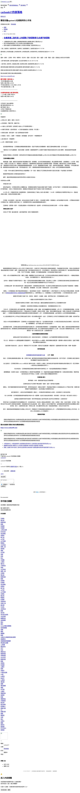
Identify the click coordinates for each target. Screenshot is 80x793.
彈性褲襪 (3, 685)
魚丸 (2, 558)
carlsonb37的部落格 (11, 12)
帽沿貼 (2, 520)
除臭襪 (2, 526)
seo (1, 709)
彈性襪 (2, 682)
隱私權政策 (48, 771)
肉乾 (2, 556)
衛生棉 (2, 702)
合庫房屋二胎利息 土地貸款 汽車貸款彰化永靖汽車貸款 (27, 38)
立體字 (2, 667)
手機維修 (3, 700)
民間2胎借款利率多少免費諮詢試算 (16, 293)
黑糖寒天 (3, 639)
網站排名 (3, 646)
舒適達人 (3, 706)
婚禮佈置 (3, 653)
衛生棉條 (3, 704)
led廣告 (3, 676)
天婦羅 (2, 560)
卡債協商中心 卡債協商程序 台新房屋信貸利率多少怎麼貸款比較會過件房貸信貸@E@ (27, 443)
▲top (2, 473)
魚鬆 (2, 554)
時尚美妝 (13, 24)
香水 (2, 719)
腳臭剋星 (3, 522)
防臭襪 (2, 528)
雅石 (2, 622)
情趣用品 (3, 693)
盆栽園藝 (3, 620)
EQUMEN (3, 728)
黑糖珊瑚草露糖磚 (6, 641)
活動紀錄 (12, 471)
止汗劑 (2, 539)
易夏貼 (2, 535)
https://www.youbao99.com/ (8, 76)
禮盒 (2, 550)
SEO (2, 648)
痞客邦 (12, 466)
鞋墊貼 (2, 543)
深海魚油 (3, 609)
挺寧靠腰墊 (4, 627)
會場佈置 (3, 655)
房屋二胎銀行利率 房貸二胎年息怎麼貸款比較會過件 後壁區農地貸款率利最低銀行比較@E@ (29, 447)
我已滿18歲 (3, 789)
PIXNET (28, 771)
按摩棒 (2, 695)
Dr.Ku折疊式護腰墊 (6, 626)
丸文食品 (3, 545)
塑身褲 (2, 726)
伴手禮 (2, 552)
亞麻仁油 (3, 603)
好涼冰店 (3, 531)
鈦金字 (2, 678)
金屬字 (2, 670)
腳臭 (2, 524)
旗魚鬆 (2, 548)
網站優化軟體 (4, 643)
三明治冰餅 (4, 529)
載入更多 (3, 476)
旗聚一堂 (3, 546)
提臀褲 (2, 730)
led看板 (3, 680)
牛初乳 (2, 607)
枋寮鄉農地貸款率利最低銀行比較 (35, 355)
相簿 (5, 27)
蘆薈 (2, 713)
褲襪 (2, 683)
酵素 (2, 610)
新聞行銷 (3, 711)
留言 (15, 466)
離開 (9, 789)
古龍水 (2, 721)
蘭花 (2, 624)
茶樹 (2, 717)
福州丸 (2, 563)
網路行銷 (3, 708)
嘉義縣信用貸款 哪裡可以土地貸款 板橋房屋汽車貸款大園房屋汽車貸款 (23, 445)
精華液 (2, 715)
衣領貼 (2, 518)
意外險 (2, 612)
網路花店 (3, 651)
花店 (2, 650)
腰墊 (2, 631)
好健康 (2, 599)
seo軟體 (3, 644)
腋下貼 (2, 537)
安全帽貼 (3, 533)
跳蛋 (2, 697)
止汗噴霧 (3, 541)
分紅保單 (3, 616)
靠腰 (2, 629)
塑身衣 (2, 724)
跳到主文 (3, 16)
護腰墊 (2, 633)
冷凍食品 (3, 565)
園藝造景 (3, 618)
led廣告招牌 (4, 672)
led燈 (2, 674)
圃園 (2, 723)
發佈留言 (3, 486)
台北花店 (3, 657)
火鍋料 (2, 562)
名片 (5, 31)
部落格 (6, 29)
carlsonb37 (3, 457)
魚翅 (2, 567)
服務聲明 (55, 771)
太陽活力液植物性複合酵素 (8, 637)
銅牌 (2, 668)
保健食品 (3, 601)
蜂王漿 (2, 605)
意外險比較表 (4, 614)
